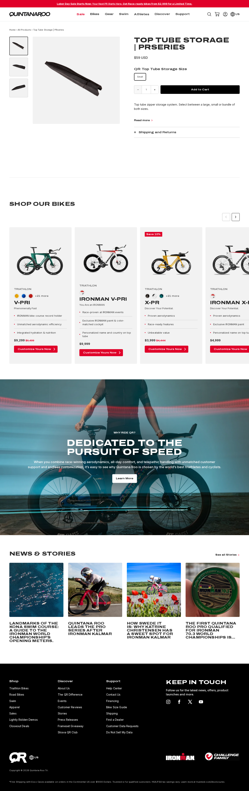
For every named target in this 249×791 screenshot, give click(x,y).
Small (140, 76)
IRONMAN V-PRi (103, 299)
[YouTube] (201, 701)
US (237, 14)
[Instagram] (168, 701)
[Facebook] (179, 701)
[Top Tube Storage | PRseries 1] (18, 46)
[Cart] (217, 14)
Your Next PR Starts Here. (124, 3)
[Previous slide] (226, 217)
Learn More (124, 478)
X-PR (152, 302)
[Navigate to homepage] (29, 14)
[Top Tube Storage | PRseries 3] (18, 88)
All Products (24, 29)
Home (12, 29)
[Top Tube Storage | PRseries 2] (18, 67)
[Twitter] (190, 701)
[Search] (209, 14)
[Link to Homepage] (18, 757)
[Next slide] (236, 217)
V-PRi (22, 302)
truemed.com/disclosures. (210, 781)
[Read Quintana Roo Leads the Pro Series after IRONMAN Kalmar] (95, 603)
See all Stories (226, 554)
